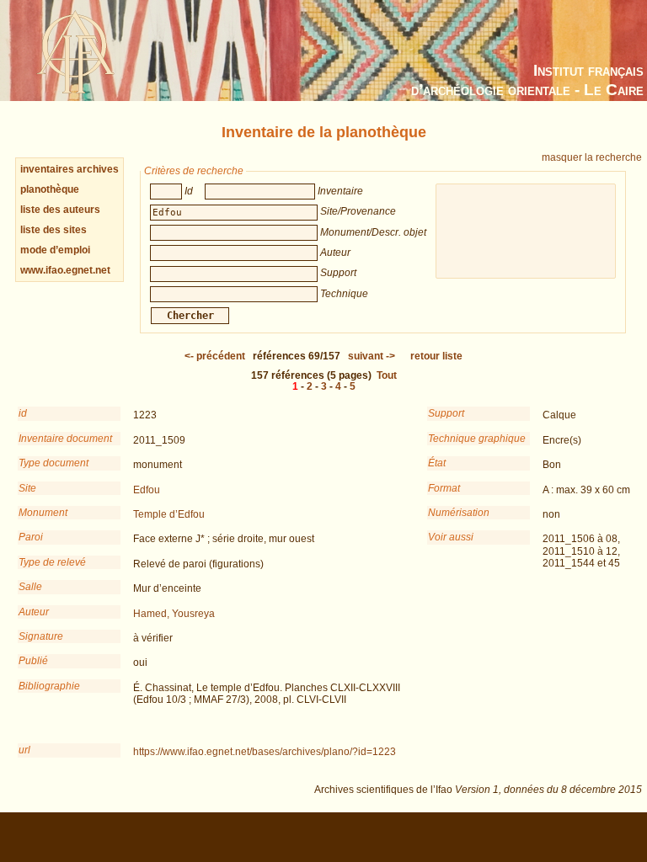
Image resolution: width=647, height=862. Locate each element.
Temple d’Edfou (169, 514)
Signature (41, 636)
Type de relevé (52, 562)
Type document (53, 463)
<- (214, 356)
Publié (33, 661)
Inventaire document (65, 438)
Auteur (34, 612)
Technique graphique (477, 438)
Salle (30, 587)
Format (444, 488)
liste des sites (53, 230)
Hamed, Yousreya (174, 614)
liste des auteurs (60, 210)
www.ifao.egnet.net (65, 270)
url (24, 750)
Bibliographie (49, 686)
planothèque (49, 189)
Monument (43, 513)
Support (446, 413)
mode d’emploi (55, 250)
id (23, 413)
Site (27, 488)
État (437, 463)
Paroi (31, 537)
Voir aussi (450, 537)
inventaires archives (69, 169)
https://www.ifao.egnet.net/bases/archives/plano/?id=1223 (264, 752)
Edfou (146, 490)
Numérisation (458, 513)
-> (371, 356)
